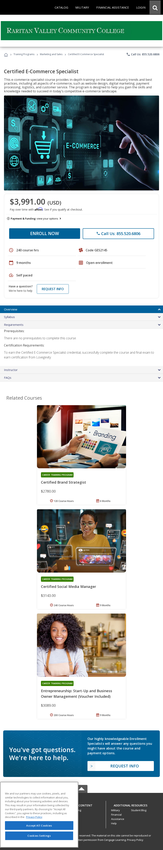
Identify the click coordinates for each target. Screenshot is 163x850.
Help (114, 823)
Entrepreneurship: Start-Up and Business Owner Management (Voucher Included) (76, 693)
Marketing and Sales (51, 54)
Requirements (13, 325)
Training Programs (24, 54)
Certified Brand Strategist (63, 482)
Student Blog (138, 810)
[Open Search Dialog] (155, 7)
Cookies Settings (39, 835)
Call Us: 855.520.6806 (142, 54)
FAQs (7, 378)
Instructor (11, 370)
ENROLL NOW (44, 233)
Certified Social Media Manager (68, 586)
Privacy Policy (135, 840)
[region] (39, 815)
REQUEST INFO (53, 289)
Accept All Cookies (39, 825)
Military (115, 810)
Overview (10, 309)
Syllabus (9, 317)
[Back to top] (81, 804)
